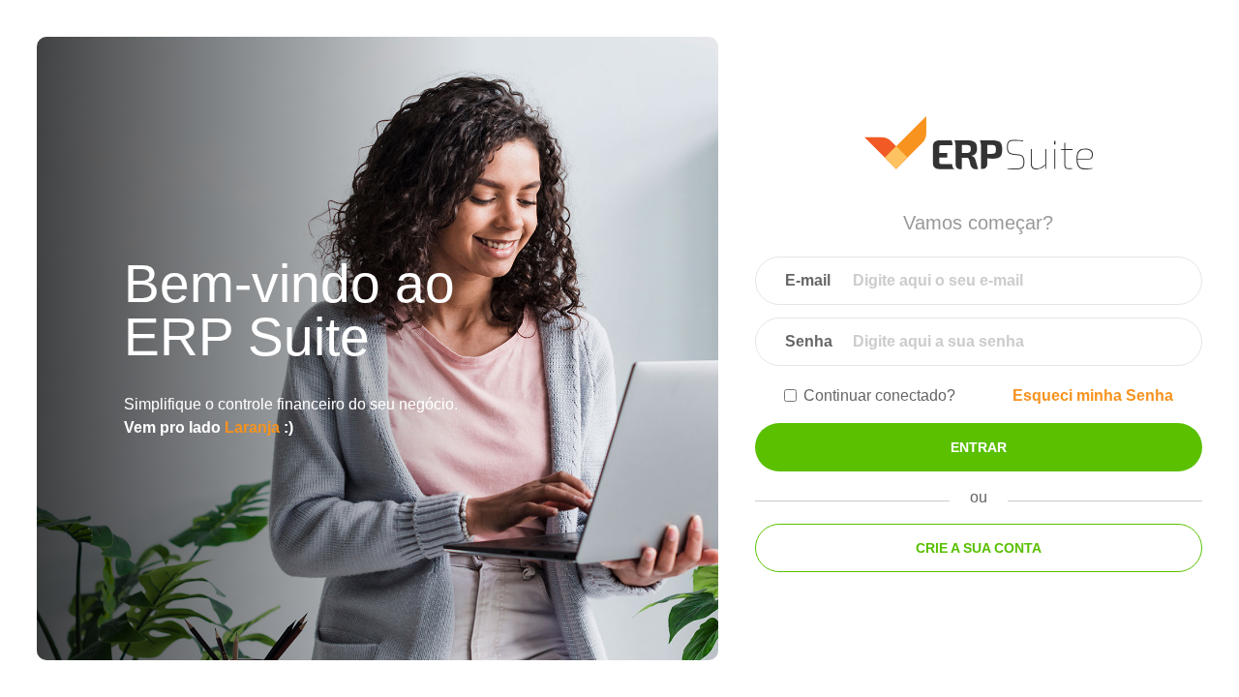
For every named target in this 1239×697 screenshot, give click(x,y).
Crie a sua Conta (979, 548)
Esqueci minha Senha (1092, 396)
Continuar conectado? (879, 396)
